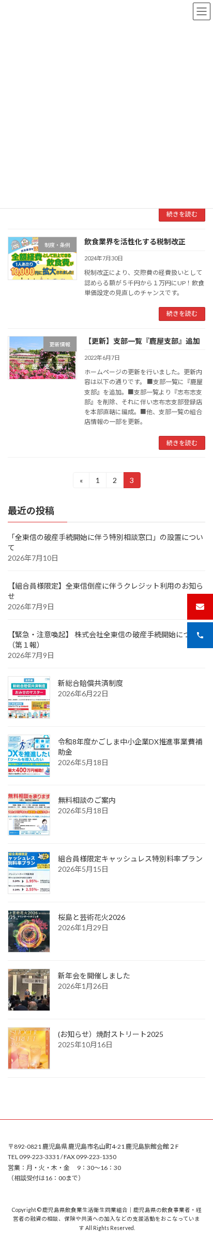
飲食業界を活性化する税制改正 (135, 241)
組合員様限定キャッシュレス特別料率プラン (130, 859)
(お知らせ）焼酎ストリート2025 (110, 1034)
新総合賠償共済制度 (90, 683)
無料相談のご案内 (87, 800)
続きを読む (181, 214)
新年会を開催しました (94, 976)
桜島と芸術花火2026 (91, 917)
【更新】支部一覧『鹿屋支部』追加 (142, 340)
